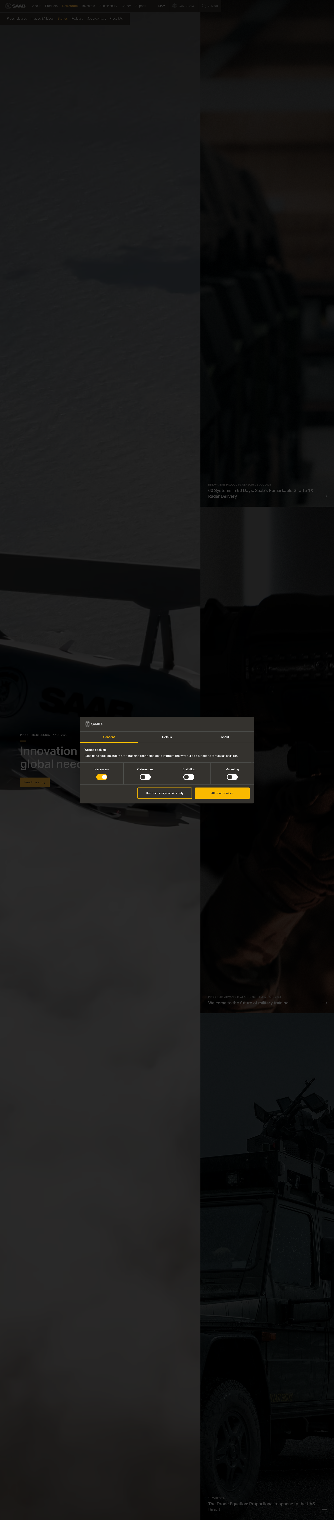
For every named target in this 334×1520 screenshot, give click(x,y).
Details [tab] (167, 737)
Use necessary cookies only (164, 793)
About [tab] (225, 737)
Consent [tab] (109, 737)
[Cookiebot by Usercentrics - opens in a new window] (233, 724)
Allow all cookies (222, 793)
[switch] (145, 777)
